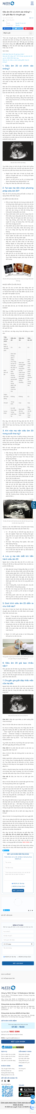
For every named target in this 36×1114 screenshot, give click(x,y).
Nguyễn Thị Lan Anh (20, 23)
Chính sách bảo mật (24, 1102)
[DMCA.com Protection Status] (18, 1047)
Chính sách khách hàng (8, 1102)
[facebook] (2, 1081)
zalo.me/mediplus (6, 1084)
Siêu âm (17, 25)
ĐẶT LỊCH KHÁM (18, 1042)
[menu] (32, 3)
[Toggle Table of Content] (30, 33)
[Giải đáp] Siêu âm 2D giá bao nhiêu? (13, 54)
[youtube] (8, 1081)
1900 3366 (14, 1031)
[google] (5, 1081)
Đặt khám (34, 506)
